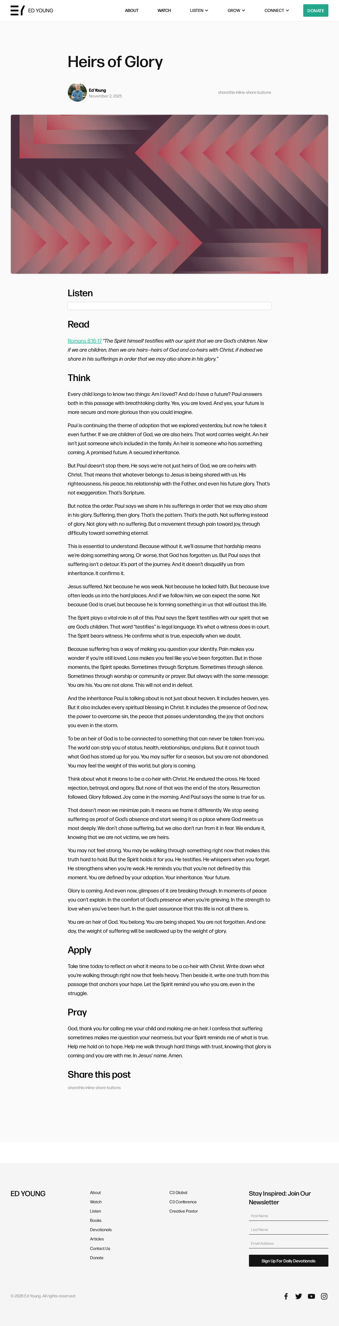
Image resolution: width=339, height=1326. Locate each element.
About (95, 1192)
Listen (95, 1211)
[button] (199, 10)
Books (95, 1220)
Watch (95, 1201)
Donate (315, 10)
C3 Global (178, 1192)
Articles (97, 1238)
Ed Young (97, 90)
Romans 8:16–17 (85, 340)
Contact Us (100, 1248)
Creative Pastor (184, 1211)
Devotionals (101, 1229)
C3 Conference (183, 1201)
